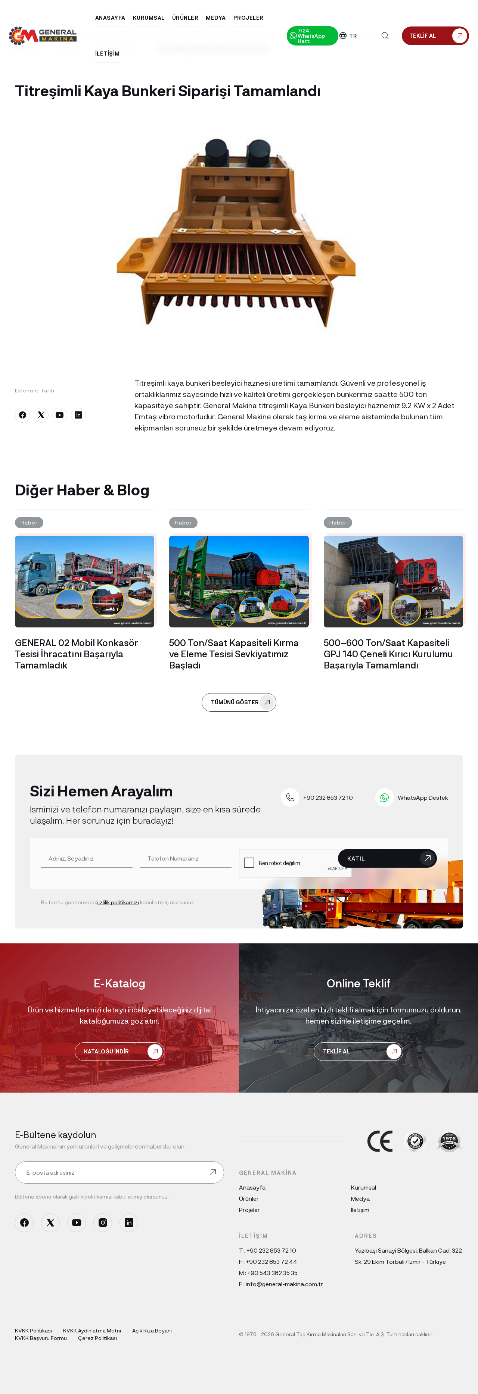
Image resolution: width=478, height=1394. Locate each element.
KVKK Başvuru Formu (41, 1338)
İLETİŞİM (107, 53)
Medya (360, 1198)
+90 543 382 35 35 (272, 1272)
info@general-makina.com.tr (284, 1283)
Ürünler (249, 1198)
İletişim (360, 1209)
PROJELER (248, 18)
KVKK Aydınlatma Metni (92, 1330)
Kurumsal (363, 1187)
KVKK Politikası (33, 1330)
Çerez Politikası (97, 1338)
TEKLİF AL (336, 1051)
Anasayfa (252, 1187)
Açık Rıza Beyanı (152, 1330)
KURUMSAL (149, 18)
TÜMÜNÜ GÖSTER (235, 702)
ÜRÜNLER (185, 18)
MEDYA (216, 18)
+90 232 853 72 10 (271, 1250)
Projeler (249, 1209)
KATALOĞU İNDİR (106, 1051)
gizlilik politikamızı (117, 902)
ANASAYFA (110, 18)
